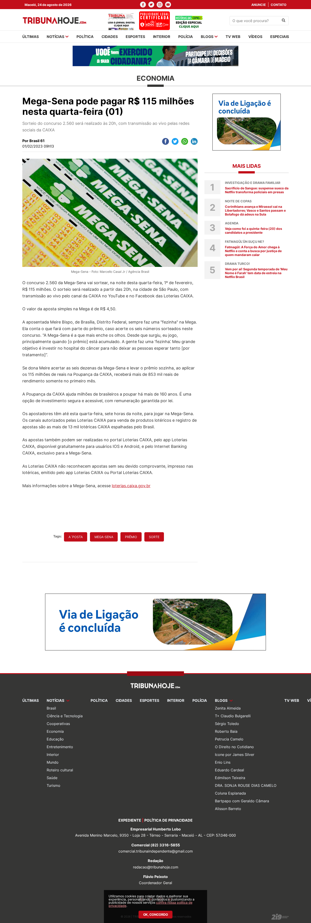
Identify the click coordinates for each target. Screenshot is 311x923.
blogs (207, 36)
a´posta (76, 537)
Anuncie (258, 5)
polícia (185, 36)
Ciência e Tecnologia (65, 716)
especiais (279, 36)
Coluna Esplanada (230, 793)
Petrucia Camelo (229, 739)
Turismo (53, 785)
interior (161, 36)
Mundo (53, 762)
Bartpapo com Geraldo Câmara (242, 801)
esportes (135, 36)
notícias (55, 36)
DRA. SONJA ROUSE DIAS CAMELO (245, 785)
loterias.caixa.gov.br (131, 485)
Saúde (52, 777)
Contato (278, 5)
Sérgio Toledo (227, 723)
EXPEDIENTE (129, 820)
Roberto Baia (226, 731)
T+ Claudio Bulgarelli (233, 716)
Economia (55, 731)
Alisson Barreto (228, 808)
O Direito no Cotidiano (234, 747)
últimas (30, 36)
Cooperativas (58, 723)
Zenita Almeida (228, 708)
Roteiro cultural (60, 770)
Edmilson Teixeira (230, 777)
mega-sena (103, 537)
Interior (53, 754)
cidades (110, 36)
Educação (55, 739)
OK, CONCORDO (155, 914)
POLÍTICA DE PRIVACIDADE (168, 820)
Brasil (51, 708)
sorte (154, 537)
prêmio (131, 537)
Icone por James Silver (234, 754)
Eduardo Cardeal (229, 770)
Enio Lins (222, 762)
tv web (233, 36)
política (85, 36)
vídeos (255, 36)
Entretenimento (60, 747)
